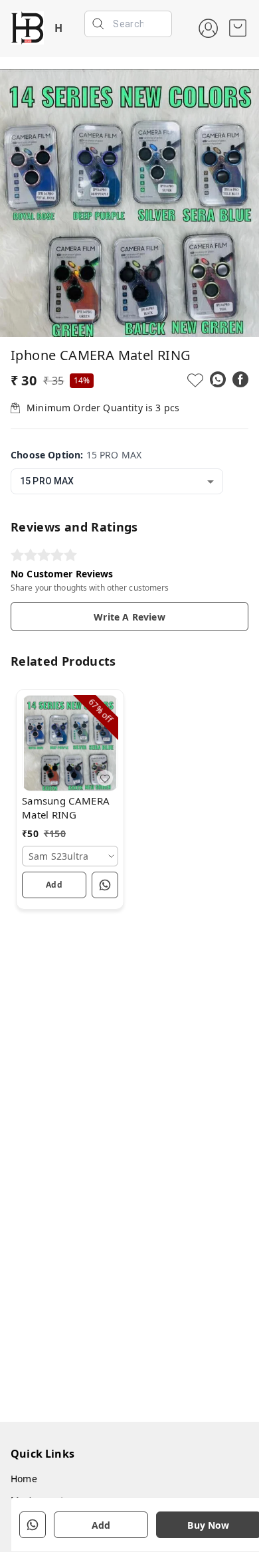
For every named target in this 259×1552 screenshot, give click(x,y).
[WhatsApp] (218, 379)
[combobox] (117, 481)
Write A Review (129, 617)
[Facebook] (240, 379)
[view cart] (237, 28)
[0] (237, 28)
